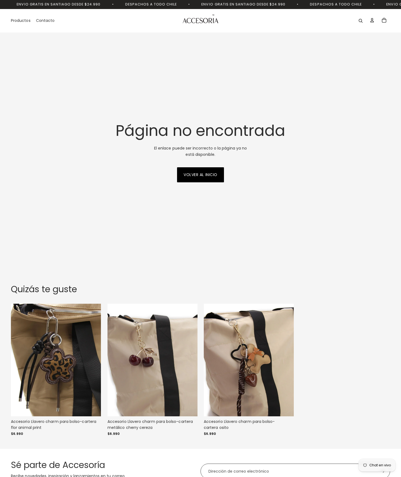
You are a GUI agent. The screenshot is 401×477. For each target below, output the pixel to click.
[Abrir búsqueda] (361, 20)
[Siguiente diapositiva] (93, 360)
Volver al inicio (200, 174)
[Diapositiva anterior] (19, 360)
